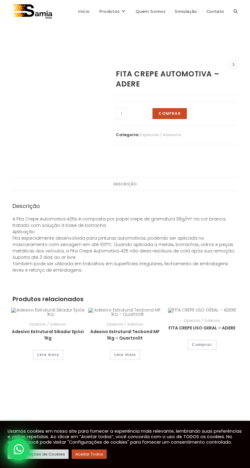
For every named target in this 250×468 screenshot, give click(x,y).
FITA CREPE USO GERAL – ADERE (202, 328)
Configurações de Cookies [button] (38, 454)
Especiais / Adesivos (160, 135)
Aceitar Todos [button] (89, 454)
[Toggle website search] (235, 11)
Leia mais (48, 354)
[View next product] (233, 64)
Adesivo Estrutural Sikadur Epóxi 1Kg (48, 335)
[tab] (125, 184)
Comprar (169, 113)
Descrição (125, 184)
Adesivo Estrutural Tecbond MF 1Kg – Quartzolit (125, 335)
